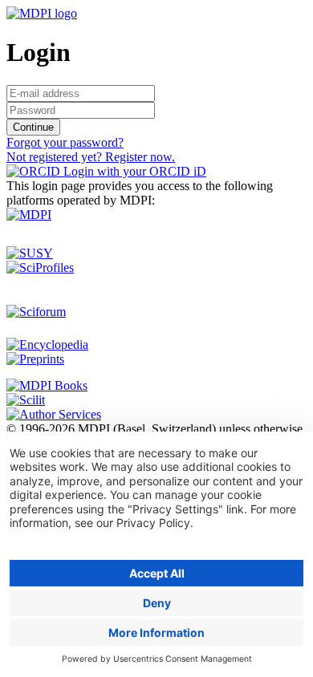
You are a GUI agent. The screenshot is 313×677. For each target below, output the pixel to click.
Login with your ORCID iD (133, 171)
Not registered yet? (90, 157)
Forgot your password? (65, 142)
